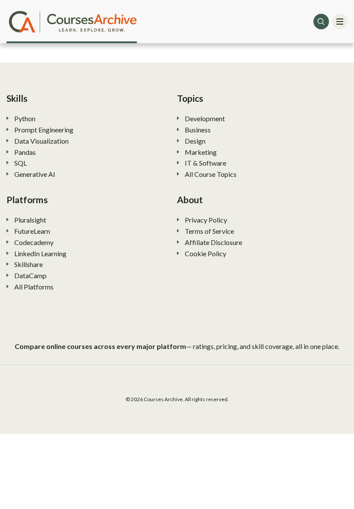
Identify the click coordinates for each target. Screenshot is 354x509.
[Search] (321, 21)
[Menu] (340, 21)
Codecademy (34, 242)
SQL (20, 163)
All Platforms (34, 287)
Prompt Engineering (43, 130)
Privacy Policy (206, 220)
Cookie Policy (205, 253)
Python (24, 118)
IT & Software (205, 163)
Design (195, 141)
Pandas (25, 152)
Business (198, 130)
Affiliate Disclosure (213, 242)
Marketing (201, 152)
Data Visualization (41, 141)
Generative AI (34, 174)
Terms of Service (209, 231)
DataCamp (30, 275)
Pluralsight (30, 220)
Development (205, 118)
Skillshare (28, 264)
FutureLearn (32, 231)
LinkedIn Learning (40, 253)
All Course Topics (211, 174)
